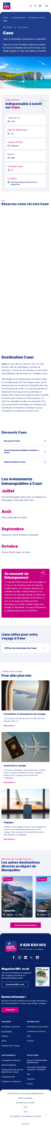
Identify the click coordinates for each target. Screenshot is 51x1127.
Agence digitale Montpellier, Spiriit (25, 1124)
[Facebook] (13, 957)
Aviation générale (8, 1065)
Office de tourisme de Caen (20, 648)
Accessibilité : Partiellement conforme (25, 1116)
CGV (25, 1112)
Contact (30, 1041)
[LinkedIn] (25, 957)
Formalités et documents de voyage (25, 714)
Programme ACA (8, 1077)
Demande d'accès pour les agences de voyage (12, 1071)
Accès (4, 1041)
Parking (4, 1036)
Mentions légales (25, 1098)
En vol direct (6, 1031)
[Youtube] (37, 957)
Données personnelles (25, 1103)
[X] (31, 957)
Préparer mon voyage (10, 1046)
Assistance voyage (15, 765)
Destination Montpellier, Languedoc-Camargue (37, 1068)
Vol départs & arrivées (10, 1027)
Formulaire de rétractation (38, 1027)
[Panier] (40, 6)
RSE (28, 1074)
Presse (30, 1084)
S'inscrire (10, 1010)
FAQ (28, 1036)
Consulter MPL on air (15, 984)
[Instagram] (19, 957)
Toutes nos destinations (25, 925)
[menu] (47, 6)
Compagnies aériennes (10, 1060)
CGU (25, 1107)
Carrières (31, 1079)
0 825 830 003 (33, 945)
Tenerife (9, 910)
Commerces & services (36, 1031)
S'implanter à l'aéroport (11, 1081)
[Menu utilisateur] (35, 6)
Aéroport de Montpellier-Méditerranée (37, 1061)
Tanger (42, 910)
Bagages (9, 822)
